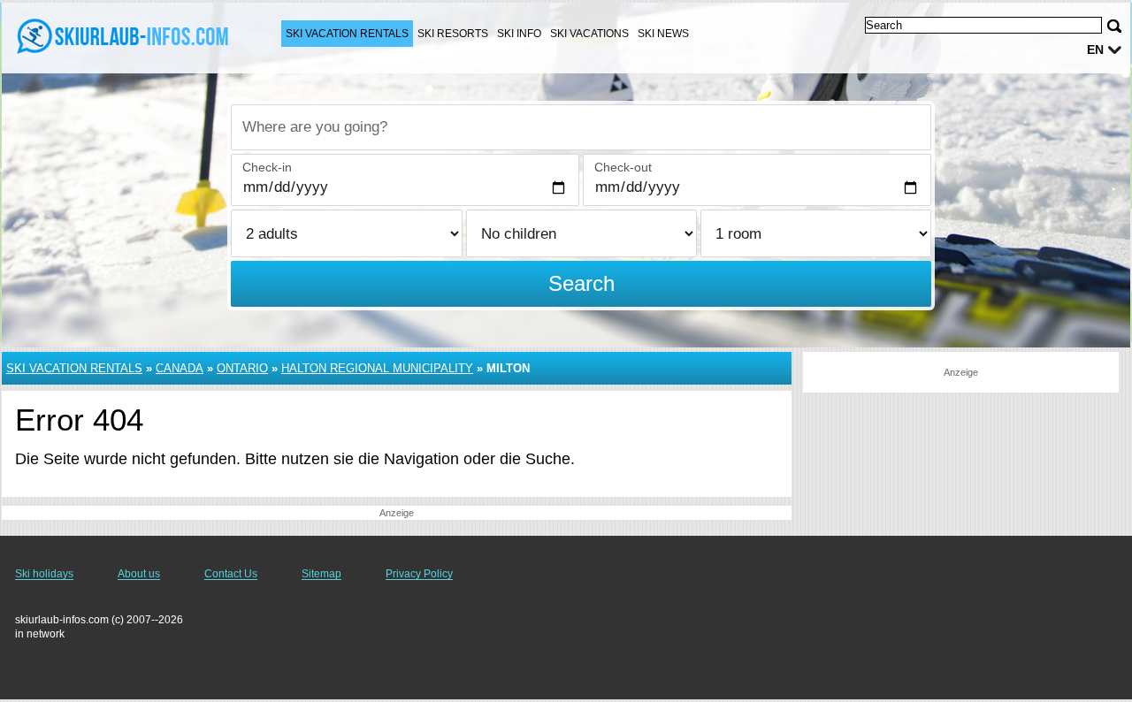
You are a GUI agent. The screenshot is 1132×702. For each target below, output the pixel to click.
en (1095, 49)
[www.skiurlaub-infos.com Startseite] (123, 36)
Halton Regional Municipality (377, 368)
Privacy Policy (419, 574)
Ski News (663, 33)
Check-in (267, 167)
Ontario (242, 368)
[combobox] (581, 127)
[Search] (1114, 26)
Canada (179, 368)
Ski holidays (44, 574)
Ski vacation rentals (347, 33)
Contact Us (230, 574)
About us (139, 574)
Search (581, 283)
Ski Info (519, 33)
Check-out (623, 167)
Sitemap (321, 574)
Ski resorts (452, 33)
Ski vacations (589, 33)
